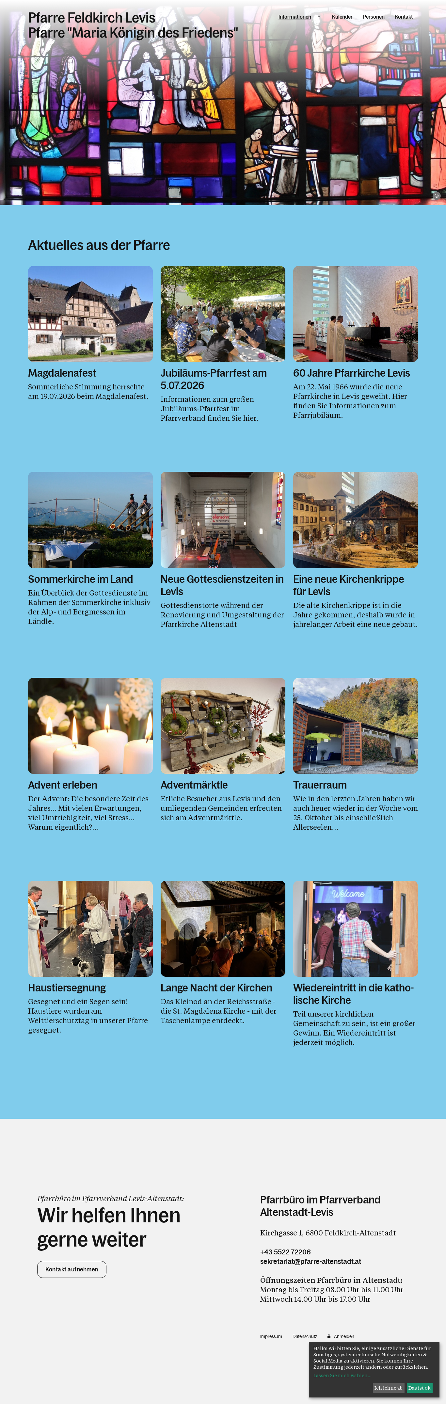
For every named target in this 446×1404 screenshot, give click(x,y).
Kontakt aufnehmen (71, 1269)
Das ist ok (419, 1388)
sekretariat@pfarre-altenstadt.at (310, 1261)
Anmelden (344, 1336)
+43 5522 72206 (285, 1252)
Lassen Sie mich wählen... (342, 1375)
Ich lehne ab (388, 1388)
